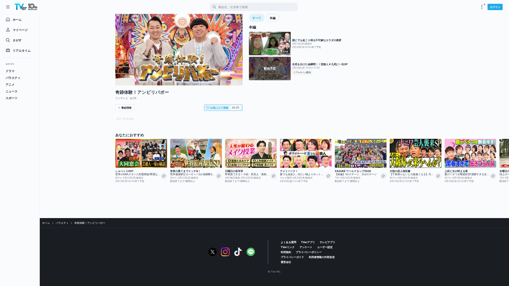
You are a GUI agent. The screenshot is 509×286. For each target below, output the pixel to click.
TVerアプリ (308, 242)
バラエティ (62, 222)
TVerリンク (288, 247)
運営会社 (286, 262)
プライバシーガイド (292, 257)
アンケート (305, 247)
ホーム (46, 222)
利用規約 (286, 252)
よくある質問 (288, 242)
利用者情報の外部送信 (322, 257)
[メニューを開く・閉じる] (482, 7)
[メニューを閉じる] (8, 7)
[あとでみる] (164, 176)
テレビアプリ (327, 242)
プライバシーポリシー (309, 252)
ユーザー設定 (325, 247)
